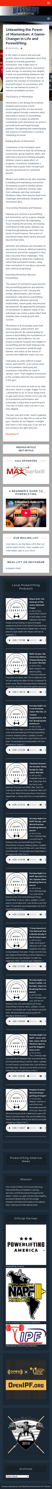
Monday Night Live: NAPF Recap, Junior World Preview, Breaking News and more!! (38, 824)
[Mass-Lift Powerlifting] (26, 14)
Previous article (26, 447)
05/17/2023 (13, 48)
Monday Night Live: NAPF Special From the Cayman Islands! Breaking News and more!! (38, 879)
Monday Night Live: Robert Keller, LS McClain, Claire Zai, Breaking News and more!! (38, 986)
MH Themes (45, 1486)
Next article (26, 450)
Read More (11, 434)
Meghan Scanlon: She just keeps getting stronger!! (38, 1093)
